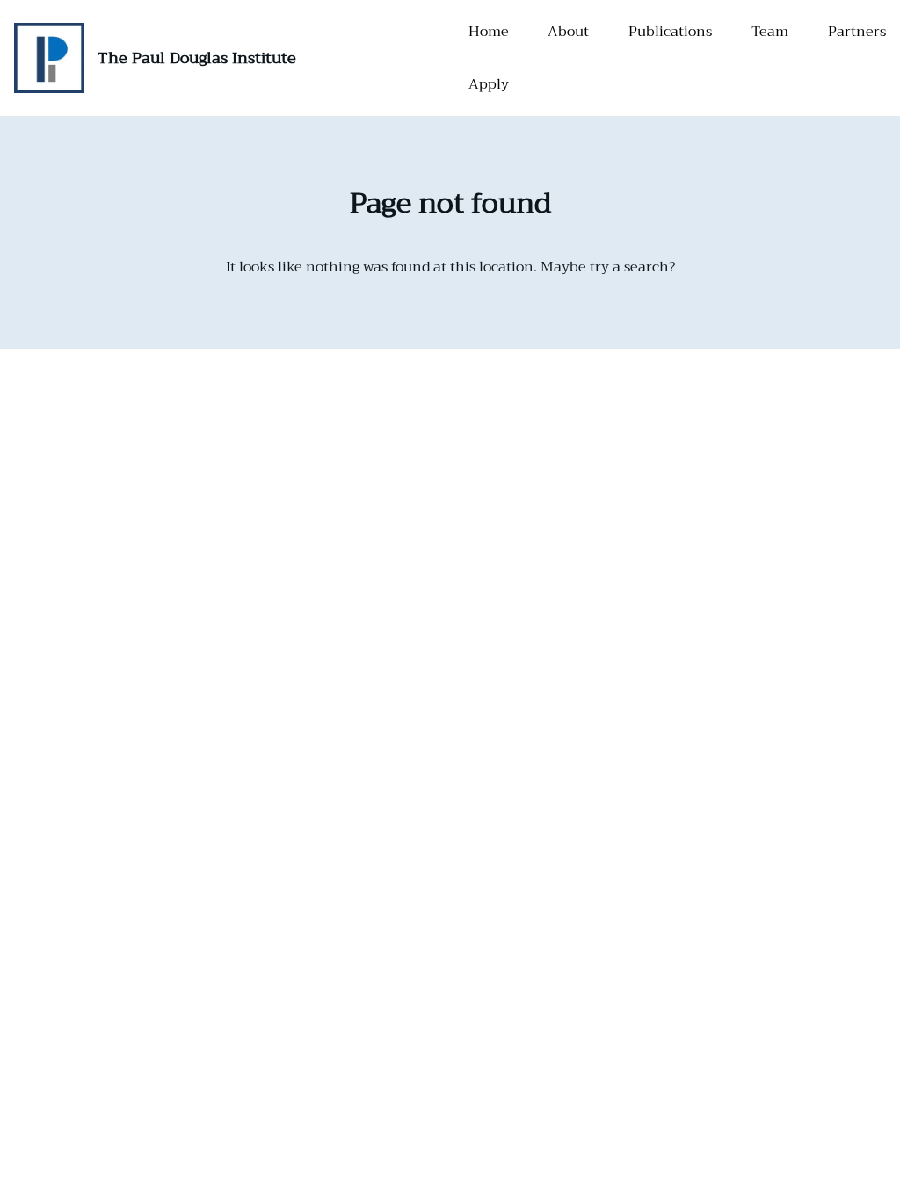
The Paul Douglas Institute (197, 58)
